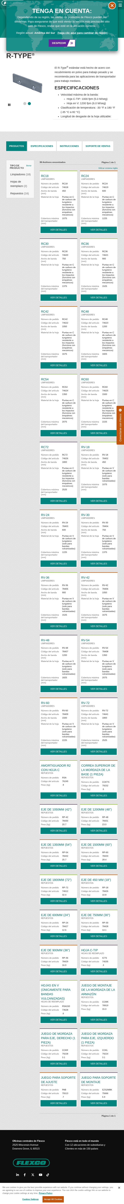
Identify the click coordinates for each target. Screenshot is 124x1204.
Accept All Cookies (53, 1199)
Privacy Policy (45, 1193)
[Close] (119, 1187)
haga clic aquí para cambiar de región (82, 32)
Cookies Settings (30, 1199)
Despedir (59, 43)
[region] (62, 1193)
